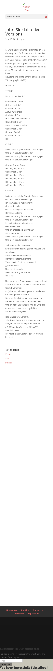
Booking (25, 610)
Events (8, 354)
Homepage (12, 610)
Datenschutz (17, 613)
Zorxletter (38, 610)
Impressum (33, 613)
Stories (8, 362)
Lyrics (22, 39)
